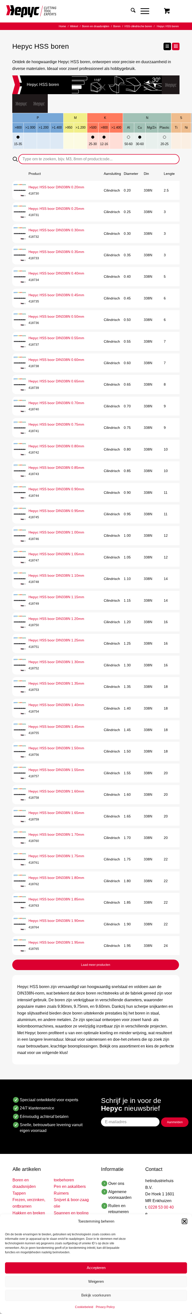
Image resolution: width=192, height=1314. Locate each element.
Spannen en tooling (71, 1213)
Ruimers (61, 1193)
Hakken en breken (28, 1213)
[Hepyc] (31, 11)
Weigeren (96, 1281)
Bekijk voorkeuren (96, 1295)
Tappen (19, 1193)
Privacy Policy (105, 1307)
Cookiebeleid (84, 1307)
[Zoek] (131, 11)
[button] (184, 1221)
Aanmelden (175, 1122)
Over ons (116, 1183)
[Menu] (142, 11)
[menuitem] (131, 11)
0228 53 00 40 (161, 1207)
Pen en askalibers (70, 1186)
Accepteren (96, 1268)
